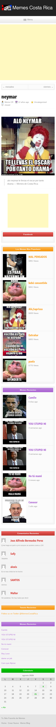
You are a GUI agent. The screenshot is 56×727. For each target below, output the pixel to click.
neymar (9, 96)
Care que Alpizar (8, 663)
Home (4, 723)
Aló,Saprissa (36, 309)
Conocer (33, 502)
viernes (48, 87)
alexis (13, 567)
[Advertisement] (28, 52)
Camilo (32, 398)
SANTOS (15, 580)
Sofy (12, 554)
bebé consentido (38, 283)
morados (8, 87)
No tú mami (35, 476)
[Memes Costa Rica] (28, 9)
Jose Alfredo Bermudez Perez (26, 541)
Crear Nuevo (13, 723)
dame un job (6, 658)
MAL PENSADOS (38, 257)
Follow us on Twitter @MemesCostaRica (19, 613)
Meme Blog (25, 723)
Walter (14, 593)
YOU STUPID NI (37, 424)
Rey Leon (5, 654)
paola (32, 362)
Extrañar (33, 335)
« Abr (3, 707)
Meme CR (9, 102)
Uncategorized (40, 102)
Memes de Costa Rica (27, 184)
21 (36, 694)
